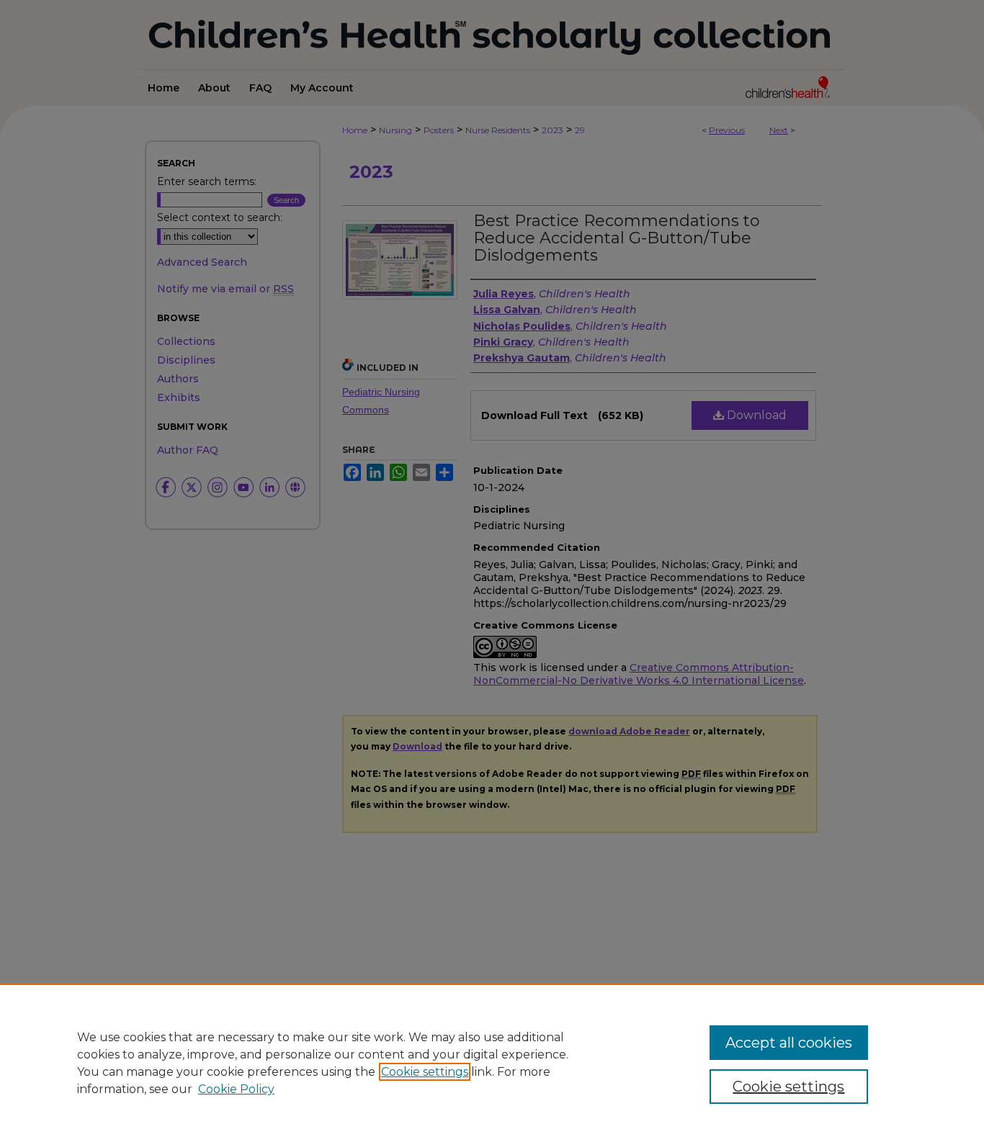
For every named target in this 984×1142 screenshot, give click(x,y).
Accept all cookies (788, 1042)
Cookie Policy (236, 1089)
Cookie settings (424, 1072)
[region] (492, 1063)
